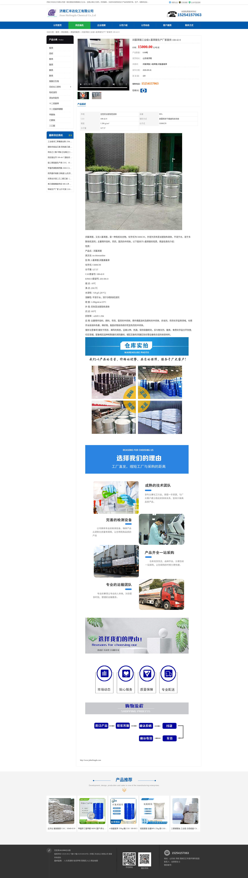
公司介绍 (123, 25)
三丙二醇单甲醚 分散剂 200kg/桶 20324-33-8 (176, 829)
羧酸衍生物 (54, 81)
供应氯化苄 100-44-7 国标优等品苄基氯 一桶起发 (60, 157)
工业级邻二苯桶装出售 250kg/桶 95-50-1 (60, 142)
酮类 (51, 70)
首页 (57, 32)
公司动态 (145, 25)
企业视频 (101, 25)
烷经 (51, 53)
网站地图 (94, 861)
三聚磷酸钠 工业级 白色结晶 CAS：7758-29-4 (146, 829)
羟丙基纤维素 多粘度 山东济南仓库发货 (60, 173)
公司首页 (57, 25)
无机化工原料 (55, 87)
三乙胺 (52, 126)
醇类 (51, 59)
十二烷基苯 (54, 103)
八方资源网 (68, 861)
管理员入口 (85, 861)
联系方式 (189, 25)
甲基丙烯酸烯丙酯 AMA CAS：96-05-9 (60, 168)
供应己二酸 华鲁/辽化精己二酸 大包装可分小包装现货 (60, 152)
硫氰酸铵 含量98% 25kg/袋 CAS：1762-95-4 (114, 829)
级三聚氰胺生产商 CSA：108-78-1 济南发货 (60, 163)
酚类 (51, 76)
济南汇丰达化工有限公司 (99, 854)
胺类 (51, 48)
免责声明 (77, 861)
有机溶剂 (53, 92)
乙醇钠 (52, 120)
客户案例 (167, 25)
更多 (70, 135)
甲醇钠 (52, 115)
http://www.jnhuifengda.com (90, 760)
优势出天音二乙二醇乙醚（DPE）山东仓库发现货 (60, 179)
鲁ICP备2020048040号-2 (80, 854)
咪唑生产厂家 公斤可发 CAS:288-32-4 (60, 189)
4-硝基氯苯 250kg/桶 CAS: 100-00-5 (80, 829)
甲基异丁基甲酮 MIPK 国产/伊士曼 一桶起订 (52, 829)
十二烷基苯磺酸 (56, 109)
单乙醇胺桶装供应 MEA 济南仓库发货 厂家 (60, 184)
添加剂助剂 (75, 32)
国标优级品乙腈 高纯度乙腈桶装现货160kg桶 (60, 147)
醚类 (51, 65)
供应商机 (79, 25)
